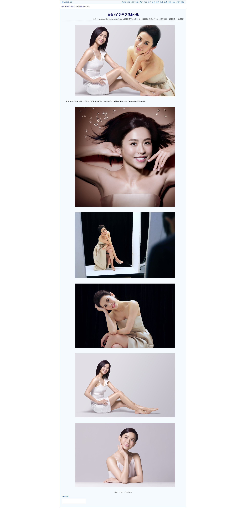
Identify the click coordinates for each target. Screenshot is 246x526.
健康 (161, 2)
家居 (157, 2)
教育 (165, 2)
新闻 (128, 2)
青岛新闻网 (65, 7)
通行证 (124, 2)
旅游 (153, 2)
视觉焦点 (81, 7)
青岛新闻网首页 (67, 2)
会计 (174, 2)
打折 (178, 2)
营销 (182, 2)
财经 (149, 2)
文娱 (137, 2)
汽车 (145, 2)
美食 (169, 2)
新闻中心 (74, 7)
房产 (141, 2)
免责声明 (65, 496)
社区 (133, 2)
